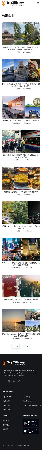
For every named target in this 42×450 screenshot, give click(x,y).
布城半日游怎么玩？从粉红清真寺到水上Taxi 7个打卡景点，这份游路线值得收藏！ (21, 48)
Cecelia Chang (16, 123)
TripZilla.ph (6, 409)
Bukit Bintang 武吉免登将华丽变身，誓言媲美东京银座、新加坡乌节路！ (21, 264)
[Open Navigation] (38, 3)
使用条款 (6, 425)
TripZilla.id (6, 401)
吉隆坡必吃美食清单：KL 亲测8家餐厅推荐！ (21, 192)
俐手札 (18, 52)
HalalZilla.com (27, 401)
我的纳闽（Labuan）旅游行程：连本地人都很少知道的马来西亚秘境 (21, 335)
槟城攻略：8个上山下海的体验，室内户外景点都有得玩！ (21, 227)
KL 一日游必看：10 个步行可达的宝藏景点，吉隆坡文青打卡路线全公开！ (21, 85)
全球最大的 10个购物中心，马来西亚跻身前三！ (21, 120)
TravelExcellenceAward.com (32, 405)
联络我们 (6, 420)
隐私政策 (6, 429)
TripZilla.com (7, 397)
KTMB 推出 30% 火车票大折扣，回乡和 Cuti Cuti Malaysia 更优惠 (21, 156)
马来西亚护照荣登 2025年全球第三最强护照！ (21, 299)
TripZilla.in (6, 405)
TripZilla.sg (26, 397)
